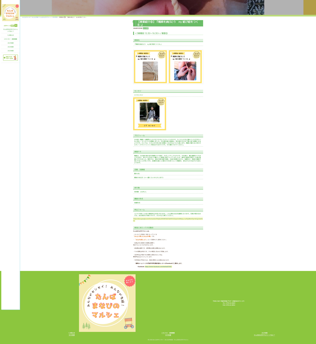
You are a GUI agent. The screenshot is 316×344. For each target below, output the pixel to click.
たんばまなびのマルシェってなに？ (10, 30)
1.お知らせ (10, 35)
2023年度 (10, 43)
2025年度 (10, 51)
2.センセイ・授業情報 (10, 39)
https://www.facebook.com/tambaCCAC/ (158, 266)
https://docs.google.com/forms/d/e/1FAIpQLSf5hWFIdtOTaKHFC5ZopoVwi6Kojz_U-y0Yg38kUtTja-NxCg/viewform (168, 220)
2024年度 (10, 47)
